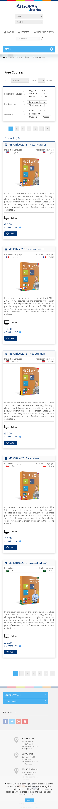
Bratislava (29, 769)
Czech (45, 94)
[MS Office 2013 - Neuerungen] (29, 381)
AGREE (29, 800)
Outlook (33, 117)
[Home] (4, 57)
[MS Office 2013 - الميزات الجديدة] (29, 590)
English (32, 90)
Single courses (35, 105)
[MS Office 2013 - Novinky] (29, 486)
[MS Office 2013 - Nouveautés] (29, 276)
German (33, 94)
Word (31, 111)
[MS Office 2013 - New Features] (29, 172)
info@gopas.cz (27, 748)
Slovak (32, 97)
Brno (27, 753)
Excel (42, 111)
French (45, 90)
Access (46, 117)
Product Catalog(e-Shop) (19, 57)
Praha (28, 738)
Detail (12, 233)
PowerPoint (34, 114)
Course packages (37, 102)
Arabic (44, 97)
